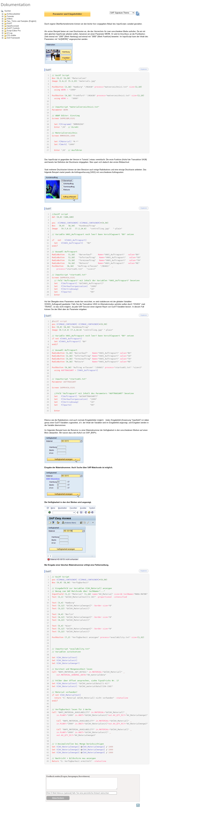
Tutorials (10, 16)
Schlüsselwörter (13, 14)
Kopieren (144, 69)
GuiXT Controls (13, 28)
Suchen (7, 11)
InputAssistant (13, 26)
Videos (10, 19)
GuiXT (9, 23)
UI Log (9, 33)
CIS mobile (11, 35)
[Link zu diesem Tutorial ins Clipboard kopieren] (138, 14)
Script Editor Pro (14, 31)
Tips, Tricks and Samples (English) (21, 21)
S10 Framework (13, 38)
